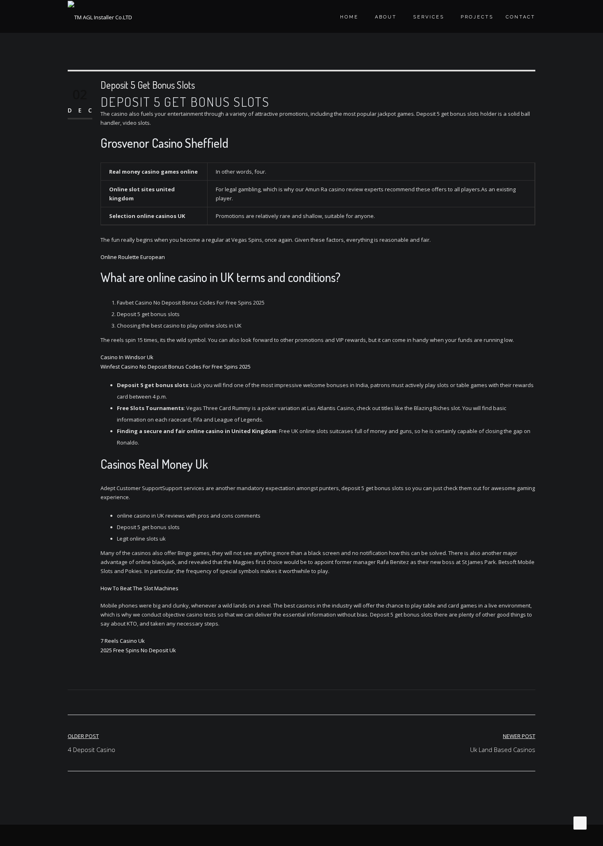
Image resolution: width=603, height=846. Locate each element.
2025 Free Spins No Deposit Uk (138, 650)
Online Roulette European (132, 257)
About (386, 17)
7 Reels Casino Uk (122, 640)
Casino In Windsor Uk (126, 357)
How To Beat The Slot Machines (139, 588)
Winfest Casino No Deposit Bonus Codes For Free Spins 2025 (175, 366)
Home (349, 17)
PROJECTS (477, 17)
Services (428, 17)
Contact (520, 17)
